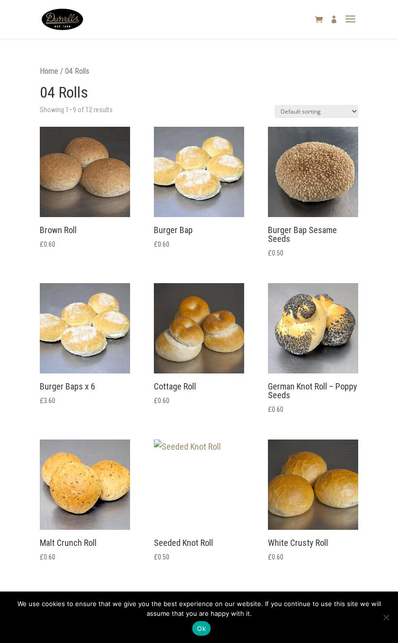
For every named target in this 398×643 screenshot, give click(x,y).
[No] (386, 617)
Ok (201, 628)
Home (49, 71)
